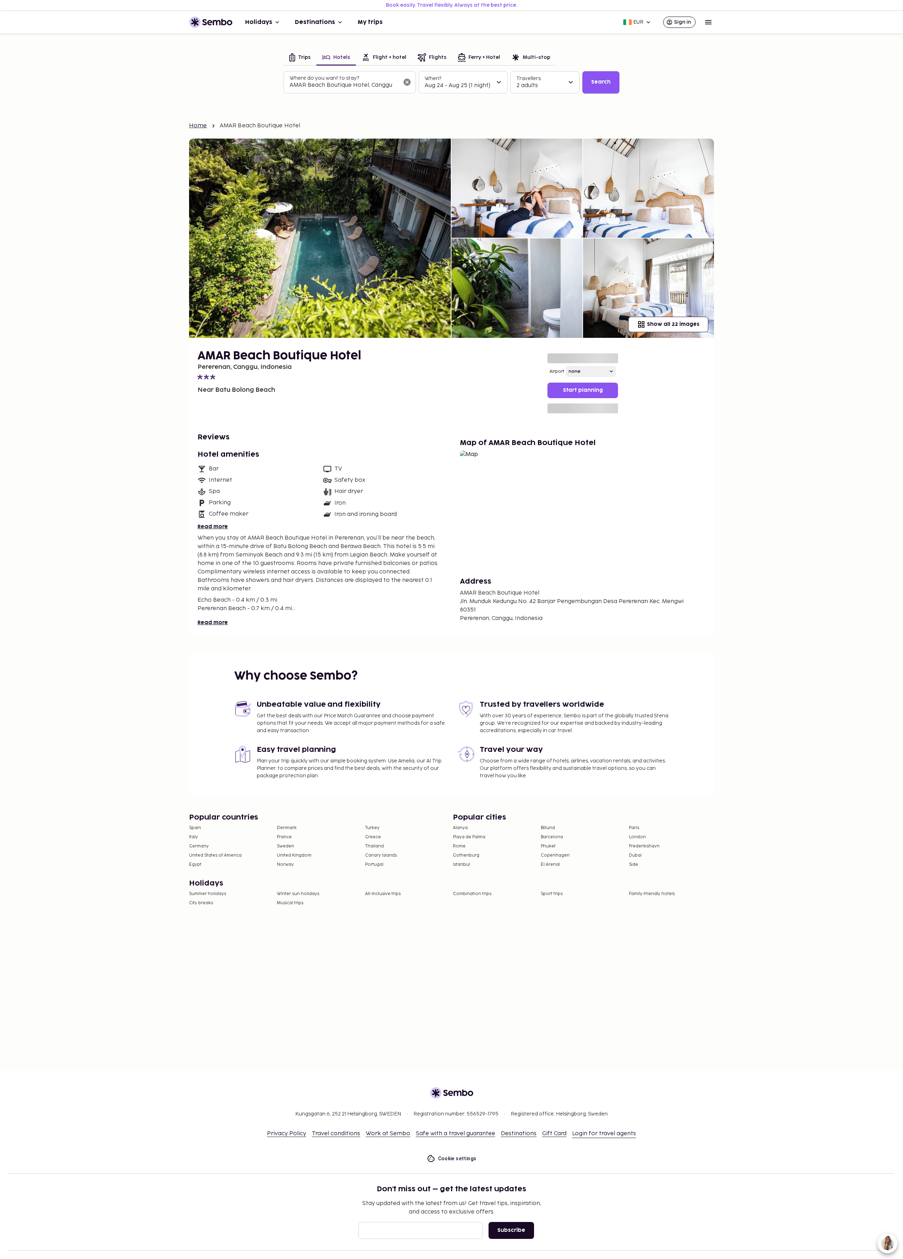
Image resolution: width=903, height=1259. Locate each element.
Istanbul (461, 864)
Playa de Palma (469, 837)
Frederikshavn (644, 846)
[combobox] (344, 85)
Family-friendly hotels (652, 893)
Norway (285, 864)
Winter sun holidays (298, 893)
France (284, 837)
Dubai (635, 855)
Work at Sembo (388, 1133)
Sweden (285, 846)
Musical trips (290, 903)
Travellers (528, 78)
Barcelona (552, 837)
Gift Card (554, 1133)
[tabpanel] (451, 82)
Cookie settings (457, 1158)
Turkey (372, 828)
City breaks (201, 903)
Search (601, 82)
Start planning (583, 390)
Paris (634, 828)
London (637, 837)
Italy (193, 837)
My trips (370, 22)
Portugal (374, 864)
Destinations (315, 22)
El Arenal (550, 864)
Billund (548, 828)
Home (198, 125)
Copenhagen (555, 855)
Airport (557, 371)
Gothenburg (466, 855)
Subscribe (511, 1230)
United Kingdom (294, 855)
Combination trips (472, 893)
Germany (199, 846)
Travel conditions (336, 1133)
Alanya (460, 828)
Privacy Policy (286, 1133)
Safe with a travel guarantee (455, 1133)
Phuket (548, 846)
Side (633, 864)
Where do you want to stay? (324, 78)
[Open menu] (708, 22)
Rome (459, 846)
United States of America (215, 855)
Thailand (374, 846)
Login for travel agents (604, 1133)
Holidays (258, 22)
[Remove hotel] (407, 82)
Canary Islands (381, 855)
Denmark (287, 828)
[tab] (300, 58)
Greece (373, 837)
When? (433, 78)
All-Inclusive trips (383, 893)
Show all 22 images (673, 324)
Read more (213, 526)
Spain (195, 828)
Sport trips (552, 893)
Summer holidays (207, 893)
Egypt (195, 864)
